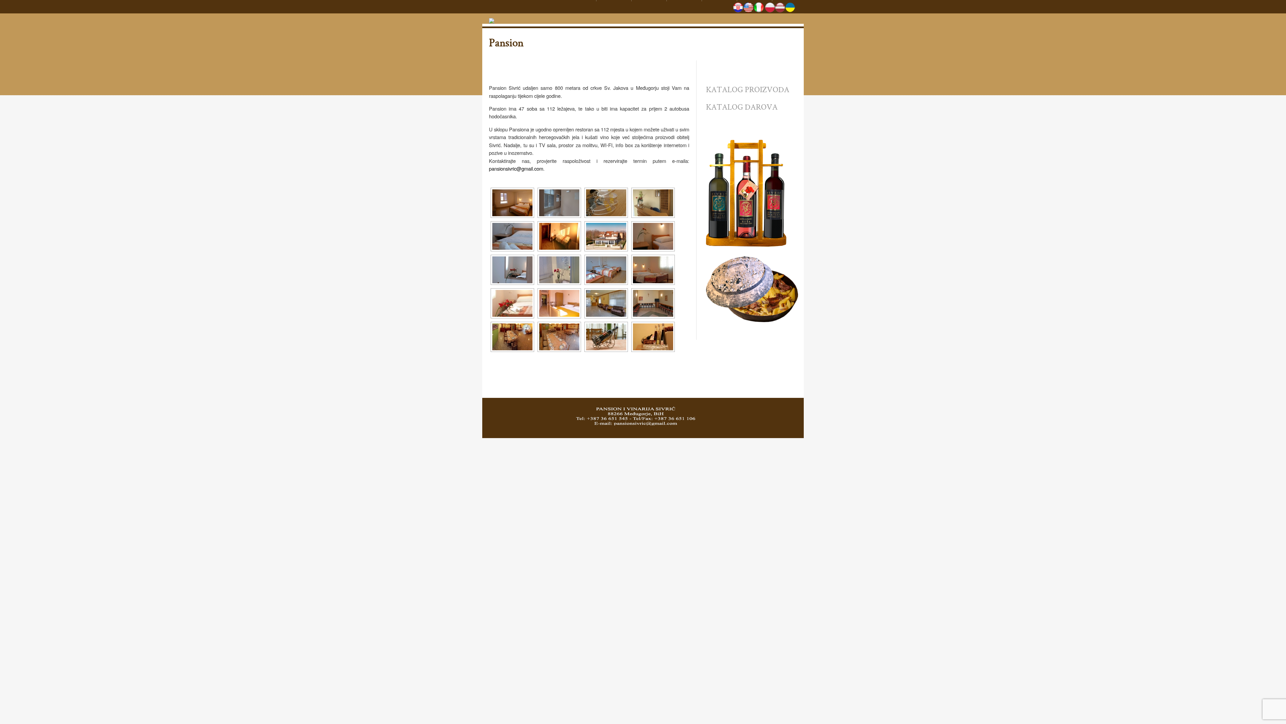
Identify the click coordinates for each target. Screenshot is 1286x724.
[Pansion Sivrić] (512, 202)
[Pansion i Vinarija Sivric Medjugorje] (491, 18)
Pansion (506, 42)
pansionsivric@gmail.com (516, 168)
